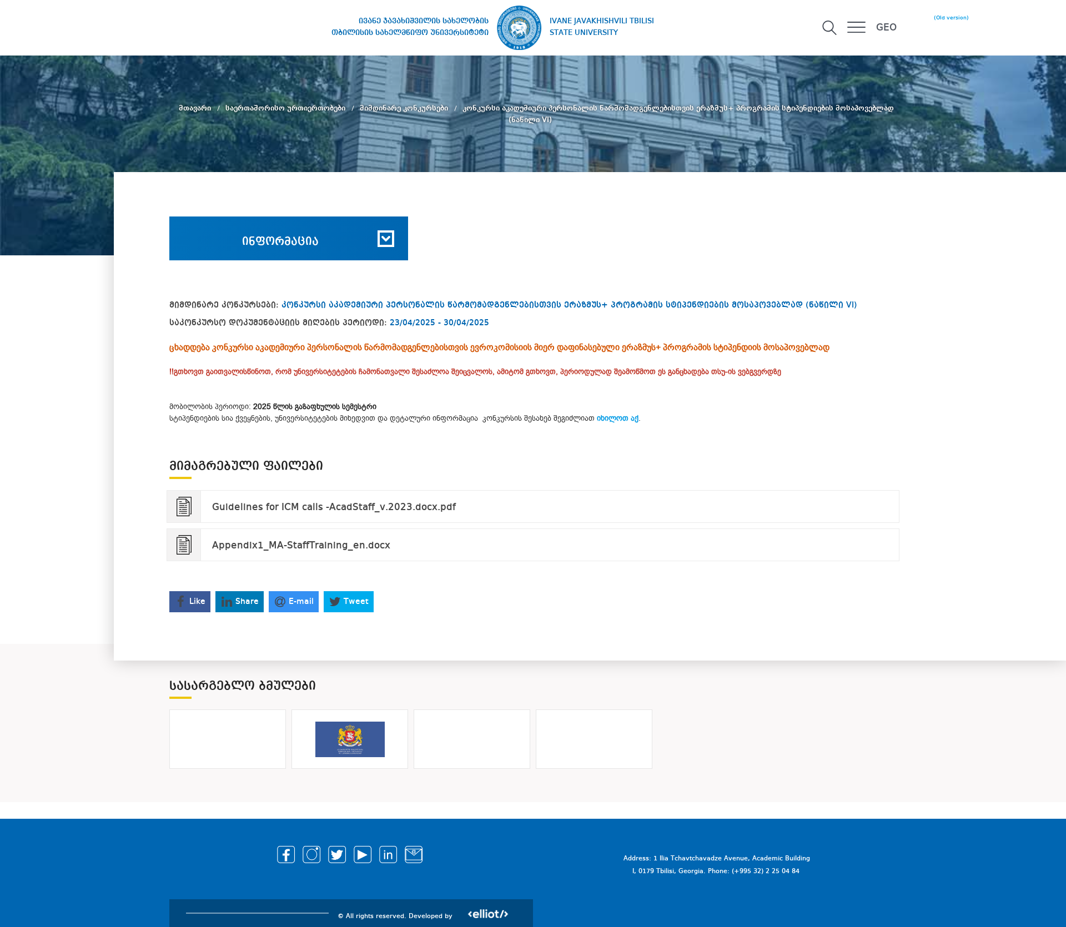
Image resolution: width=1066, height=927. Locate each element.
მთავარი (196, 108)
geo (886, 28)
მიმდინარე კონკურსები (405, 108)
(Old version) (951, 18)
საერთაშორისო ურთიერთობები (286, 108)
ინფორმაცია (280, 242)
